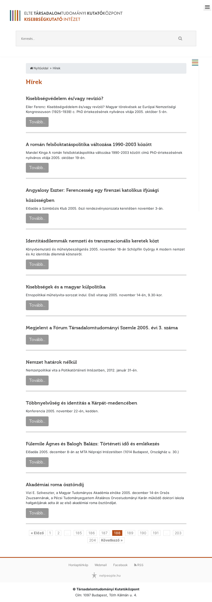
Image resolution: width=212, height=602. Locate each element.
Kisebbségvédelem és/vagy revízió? (64, 98)
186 (91, 533)
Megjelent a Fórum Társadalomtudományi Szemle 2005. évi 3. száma (102, 328)
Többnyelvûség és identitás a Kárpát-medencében (81, 403)
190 (143, 533)
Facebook (120, 565)
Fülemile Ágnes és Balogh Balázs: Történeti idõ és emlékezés (92, 444)
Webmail (101, 565)
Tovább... (37, 121)
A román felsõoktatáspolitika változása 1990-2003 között (89, 144)
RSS (140, 565)
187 (104, 533)
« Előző (37, 533)
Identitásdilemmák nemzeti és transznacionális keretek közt (92, 241)
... (67, 533)
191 (156, 533)
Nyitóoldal (40, 68)
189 (130, 533)
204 (92, 540)
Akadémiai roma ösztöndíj (55, 484)
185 (78, 533)
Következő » (112, 540)
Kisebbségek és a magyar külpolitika (65, 287)
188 (117, 533)
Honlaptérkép (78, 565)
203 (178, 533)
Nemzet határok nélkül (51, 362)
